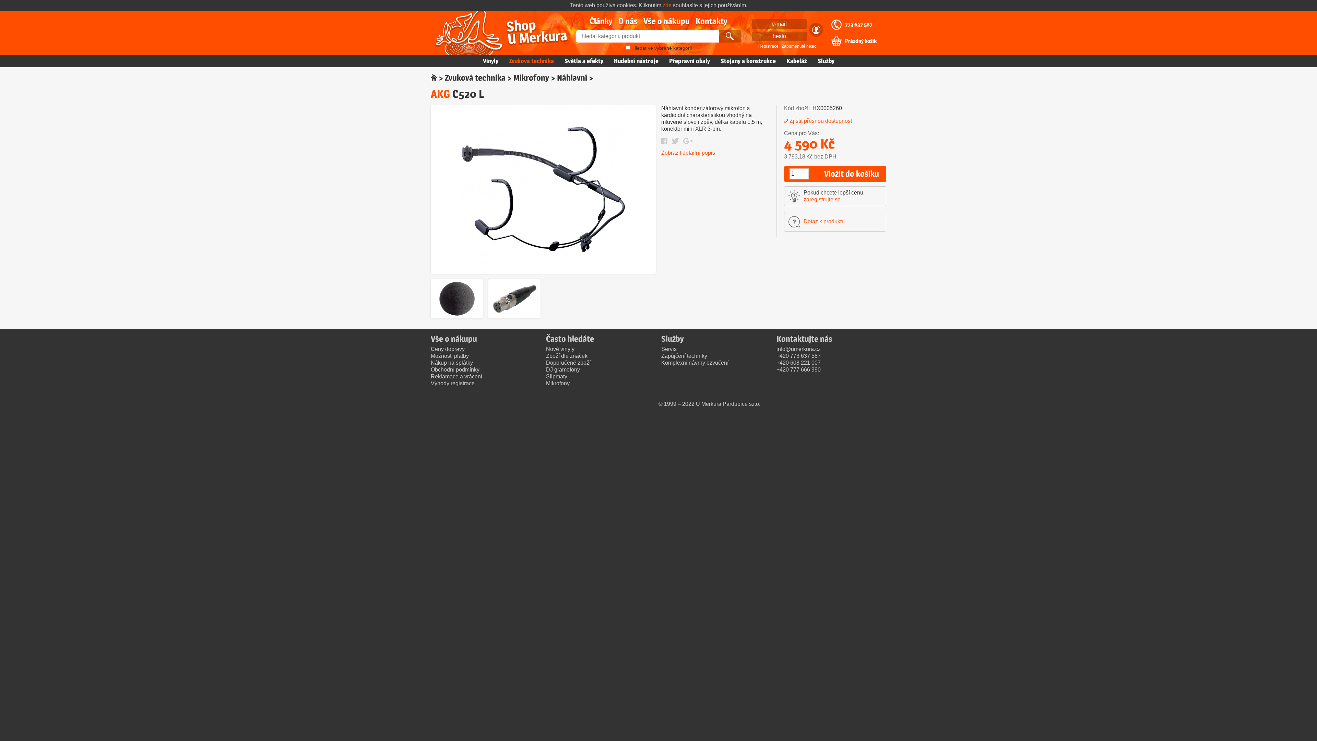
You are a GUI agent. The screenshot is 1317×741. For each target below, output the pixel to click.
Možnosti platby (450, 356)
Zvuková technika (531, 60)
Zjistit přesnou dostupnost (821, 121)
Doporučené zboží (568, 363)
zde (667, 5)
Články (601, 21)
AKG (440, 94)
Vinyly (490, 60)
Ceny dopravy (448, 349)
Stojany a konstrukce (748, 60)
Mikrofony (531, 78)
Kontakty (711, 21)
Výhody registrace (453, 383)
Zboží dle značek (567, 356)
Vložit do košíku (851, 174)
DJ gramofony (563, 370)
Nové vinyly (560, 349)
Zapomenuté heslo (799, 46)
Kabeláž (796, 60)
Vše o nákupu (666, 21)
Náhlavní (572, 78)
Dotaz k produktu (824, 221)
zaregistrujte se (822, 199)
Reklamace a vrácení (456, 376)
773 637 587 (859, 24)
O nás (628, 21)
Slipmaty (556, 376)
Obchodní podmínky (455, 370)
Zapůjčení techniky (684, 356)
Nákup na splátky (452, 363)
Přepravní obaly (689, 60)
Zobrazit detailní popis (688, 153)
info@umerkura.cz (798, 349)
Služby (826, 60)
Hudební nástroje (636, 60)
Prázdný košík (861, 41)
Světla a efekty (584, 60)
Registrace (768, 46)
